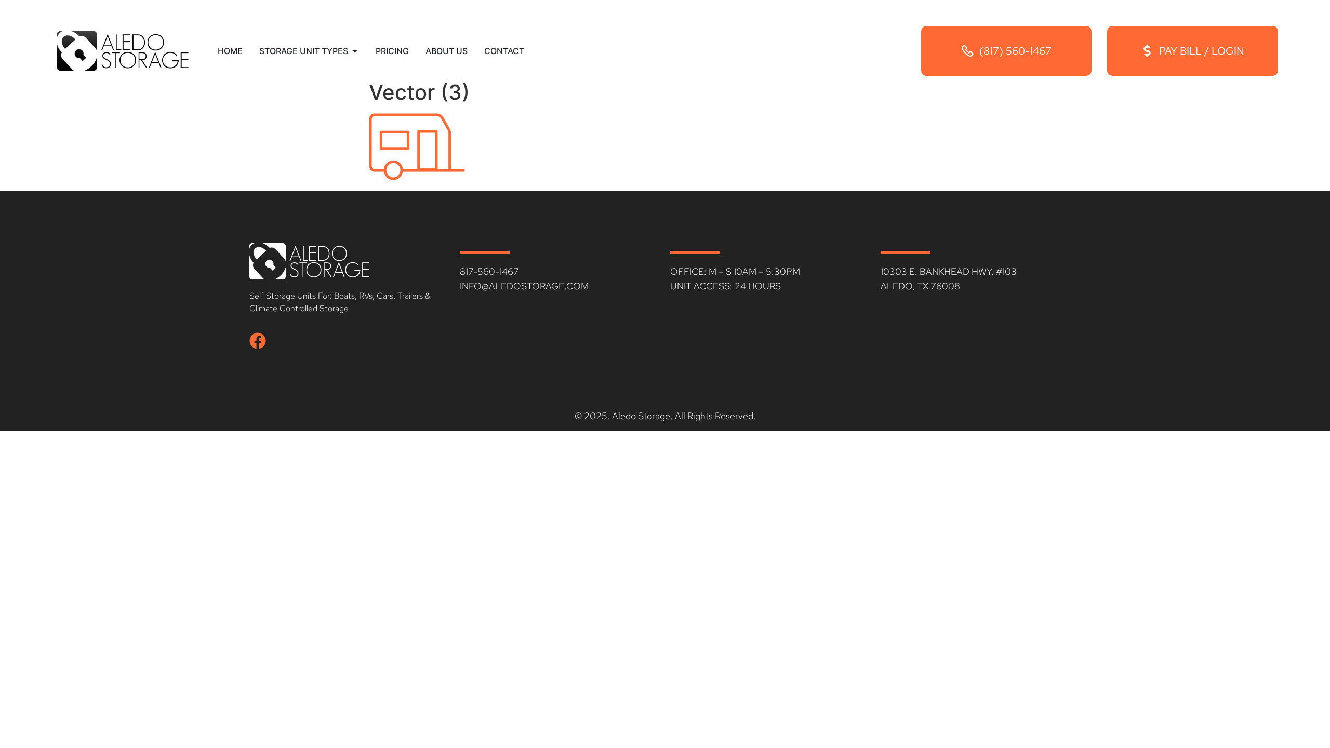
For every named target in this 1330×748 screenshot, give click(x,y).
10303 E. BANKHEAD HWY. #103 (949, 271)
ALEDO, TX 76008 (920, 286)
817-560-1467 (489, 271)
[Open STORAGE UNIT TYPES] (355, 51)
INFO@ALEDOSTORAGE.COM (524, 286)
